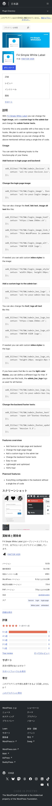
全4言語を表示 (44, 595)
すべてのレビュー (42, 653)
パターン (31, 721)
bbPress (7, 758)
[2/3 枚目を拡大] (46, 498)
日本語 (11, 773)
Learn (4, 728)
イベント (31, 733)
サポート (9, 102)
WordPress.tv (9, 741)
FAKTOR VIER (27, 59)
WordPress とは (9, 708)
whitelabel (45, 605)
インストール (11, 89)
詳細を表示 (7, 612)
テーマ (30, 712)
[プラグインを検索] (28, 27)
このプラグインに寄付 (12, 693)
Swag (31, 741)
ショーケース (33, 708)
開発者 (5, 737)
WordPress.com (10, 749)
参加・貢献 (32, 728)
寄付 (30, 737)
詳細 (7, 77)
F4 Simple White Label (17, 116)
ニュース (6, 712)
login (37, 600)
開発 (7, 95)
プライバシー (8, 721)
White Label (35, 605)
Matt (5, 753)
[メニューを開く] (48, 3)
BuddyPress (9, 762)
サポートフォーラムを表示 (14, 671)
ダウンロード (9, 68)
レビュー (9, 83)
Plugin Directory (8, 11)
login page (45, 600)
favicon (31, 600)
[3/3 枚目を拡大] (46, 527)
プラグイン (32, 716)
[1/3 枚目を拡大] (22, 498)
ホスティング (8, 716)
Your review (7, 653)
